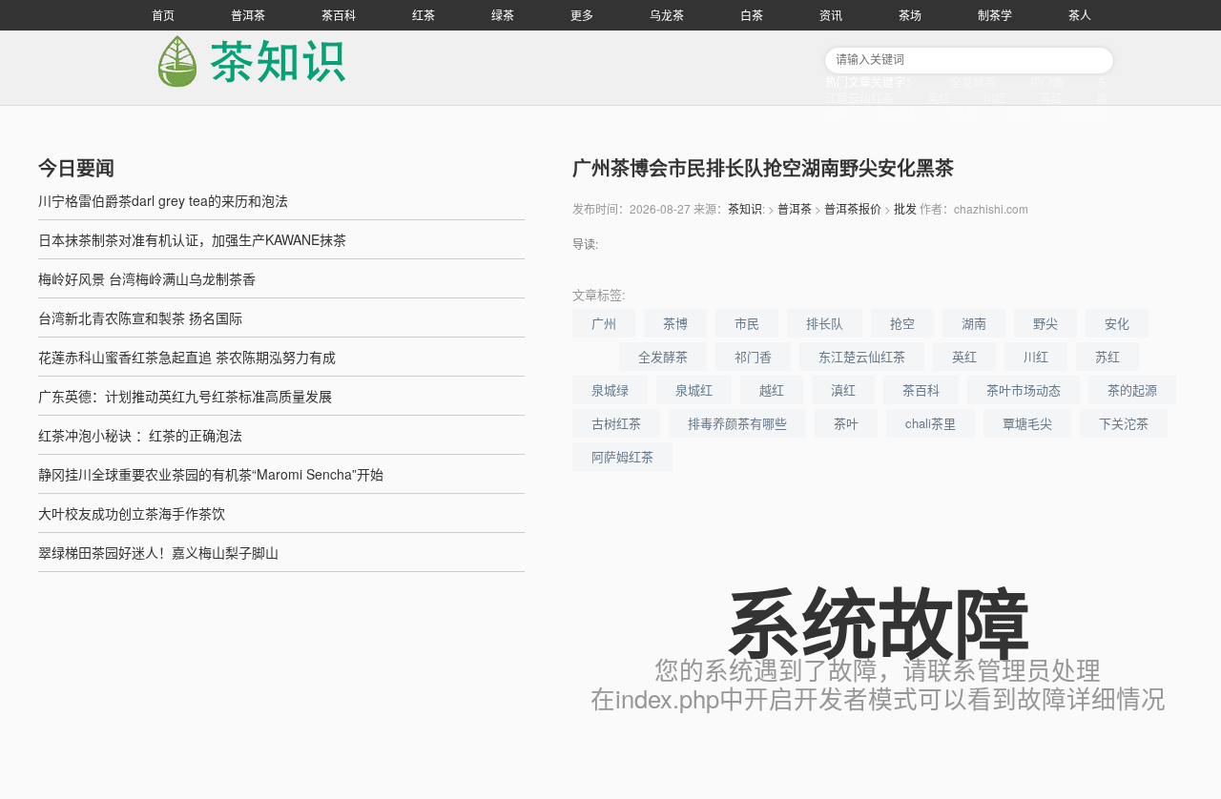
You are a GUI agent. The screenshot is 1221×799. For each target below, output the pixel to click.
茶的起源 (1132, 389)
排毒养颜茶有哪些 (737, 423)
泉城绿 (610, 389)
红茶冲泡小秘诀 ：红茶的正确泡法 (140, 434)
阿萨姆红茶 (622, 456)
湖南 (974, 323)
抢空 (902, 323)
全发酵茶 (973, 81)
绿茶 (502, 15)
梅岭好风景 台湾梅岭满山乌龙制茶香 (147, 278)
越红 (960, 114)
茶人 (1079, 15)
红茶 (423, 15)
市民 (747, 323)
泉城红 (898, 114)
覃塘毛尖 (1027, 423)
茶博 (675, 323)
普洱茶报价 (852, 208)
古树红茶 (616, 423)
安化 (1117, 323)
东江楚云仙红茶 (861, 356)
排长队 (824, 323)
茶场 (910, 15)
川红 (994, 98)
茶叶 (846, 423)
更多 (581, 15)
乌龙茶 (667, 15)
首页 (163, 15)
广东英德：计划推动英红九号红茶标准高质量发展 (185, 395)
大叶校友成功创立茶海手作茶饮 (131, 512)
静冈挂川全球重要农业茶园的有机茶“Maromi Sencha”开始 (210, 473)
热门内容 (1084, 114)
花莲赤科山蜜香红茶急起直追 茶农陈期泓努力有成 (187, 356)
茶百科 (338, 15)
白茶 (751, 15)
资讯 (830, 15)
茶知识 (745, 208)
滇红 (1016, 114)
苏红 (1051, 98)
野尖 (1045, 323)
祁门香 (1046, 81)
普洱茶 (248, 15)
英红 (938, 98)
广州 (603, 323)
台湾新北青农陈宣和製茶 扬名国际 (140, 317)
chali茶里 (930, 423)
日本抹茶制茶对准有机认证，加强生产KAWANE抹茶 (192, 239)
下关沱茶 (1124, 423)
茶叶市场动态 (1023, 389)
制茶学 (995, 15)
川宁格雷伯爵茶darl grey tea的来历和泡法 (163, 200)
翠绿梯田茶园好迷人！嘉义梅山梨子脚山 (158, 552)
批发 (905, 208)
